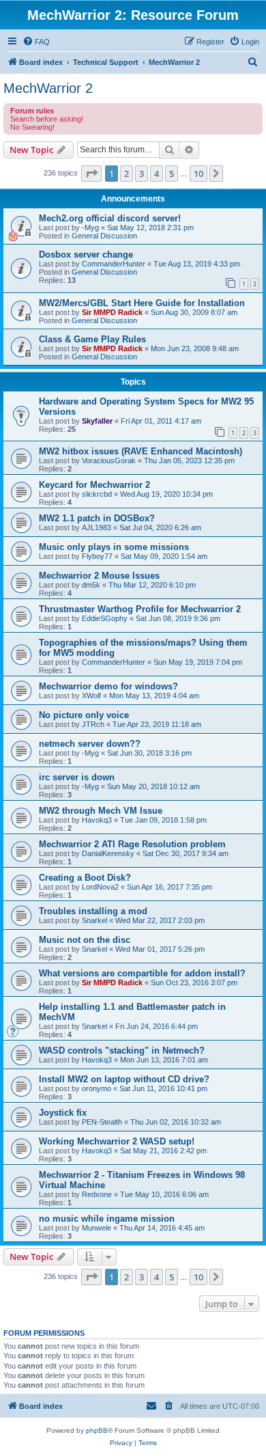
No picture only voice (84, 715)
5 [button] (171, 173)
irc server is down (77, 777)
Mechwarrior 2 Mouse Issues (99, 576)
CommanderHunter (113, 264)
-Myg (90, 227)
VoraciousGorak (109, 460)
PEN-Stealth (102, 1122)
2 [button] (126, 173)
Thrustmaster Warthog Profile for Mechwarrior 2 (140, 609)
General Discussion (104, 236)
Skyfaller (97, 421)
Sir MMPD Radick (112, 312)
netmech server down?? (90, 744)
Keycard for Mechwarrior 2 (94, 485)
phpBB (97, 1430)
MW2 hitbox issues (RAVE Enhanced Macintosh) (140, 451)
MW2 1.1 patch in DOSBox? (97, 518)
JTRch (93, 724)
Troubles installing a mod (93, 911)
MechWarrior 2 (48, 88)
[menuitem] (36, 41)
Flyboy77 (97, 556)
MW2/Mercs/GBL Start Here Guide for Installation (142, 303)
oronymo (96, 1088)
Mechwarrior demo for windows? (108, 686)
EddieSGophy (105, 618)
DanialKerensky (108, 853)
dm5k (91, 585)
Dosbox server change (86, 254)
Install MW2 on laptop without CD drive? (124, 1079)
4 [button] (156, 173)
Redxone (97, 1194)
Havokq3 (97, 820)
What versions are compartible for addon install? (142, 973)
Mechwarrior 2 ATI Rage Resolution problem (132, 844)
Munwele (96, 1228)
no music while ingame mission (107, 1218)
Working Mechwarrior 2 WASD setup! (116, 1141)
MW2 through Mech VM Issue (100, 811)
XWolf (91, 695)
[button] (91, 173)
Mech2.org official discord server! (110, 218)
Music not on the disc (84, 940)
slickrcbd (97, 494)
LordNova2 (100, 887)
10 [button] (198, 173)
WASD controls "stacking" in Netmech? (122, 1050)
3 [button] (141, 173)
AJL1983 (96, 527)
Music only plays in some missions (114, 547)
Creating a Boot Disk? (85, 878)
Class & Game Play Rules (92, 339)
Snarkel (94, 920)
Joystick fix (63, 1113)
